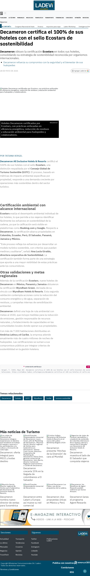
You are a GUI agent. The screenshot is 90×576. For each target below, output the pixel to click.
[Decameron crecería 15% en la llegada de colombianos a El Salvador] (33, 450)
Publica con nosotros (63, 562)
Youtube (34, 555)
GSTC (27, 398)
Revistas (86, 17)
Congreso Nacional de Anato (24, 27)
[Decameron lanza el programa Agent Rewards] (80, 489)
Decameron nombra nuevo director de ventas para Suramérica (9, 501)
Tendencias (60, 17)
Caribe (48, 398)
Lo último (12, 17)
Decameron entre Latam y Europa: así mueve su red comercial (32, 501)
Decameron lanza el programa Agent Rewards (79, 499)
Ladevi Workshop (70, 27)
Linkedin (34, 551)
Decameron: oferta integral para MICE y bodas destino (10, 457)
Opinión (78, 17)
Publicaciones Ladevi (52, 540)
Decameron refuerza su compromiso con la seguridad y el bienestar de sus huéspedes (43, 64)
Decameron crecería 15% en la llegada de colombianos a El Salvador (33, 474)
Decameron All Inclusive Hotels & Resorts (23, 161)
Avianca (40, 27)
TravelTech (39, 17)
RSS (72, 572)
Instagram (35, 547)
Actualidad (4, 539)
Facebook (35, 543)
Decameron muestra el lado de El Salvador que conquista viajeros (80, 457)
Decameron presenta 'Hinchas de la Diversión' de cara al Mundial (56, 452)
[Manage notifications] (85, 571)
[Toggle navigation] (5, 13)
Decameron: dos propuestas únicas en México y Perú (56, 499)
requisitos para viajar (53, 27)
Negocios (29, 17)
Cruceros (69, 17)
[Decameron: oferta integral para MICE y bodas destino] (10, 442)
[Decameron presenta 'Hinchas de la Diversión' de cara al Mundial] (57, 440)
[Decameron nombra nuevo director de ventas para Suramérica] (10, 489)
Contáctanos (67, 567)
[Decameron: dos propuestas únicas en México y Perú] (57, 489)
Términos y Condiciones (9, 569)
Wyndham (38, 398)
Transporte (49, 17)
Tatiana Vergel (13, 155)
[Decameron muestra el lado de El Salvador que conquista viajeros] (80, 442)
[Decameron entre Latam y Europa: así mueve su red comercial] (33, 489)
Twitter (34, 539)
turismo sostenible (63, 398)
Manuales (20, 17)
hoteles (18, 398)
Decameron (6, 398)
